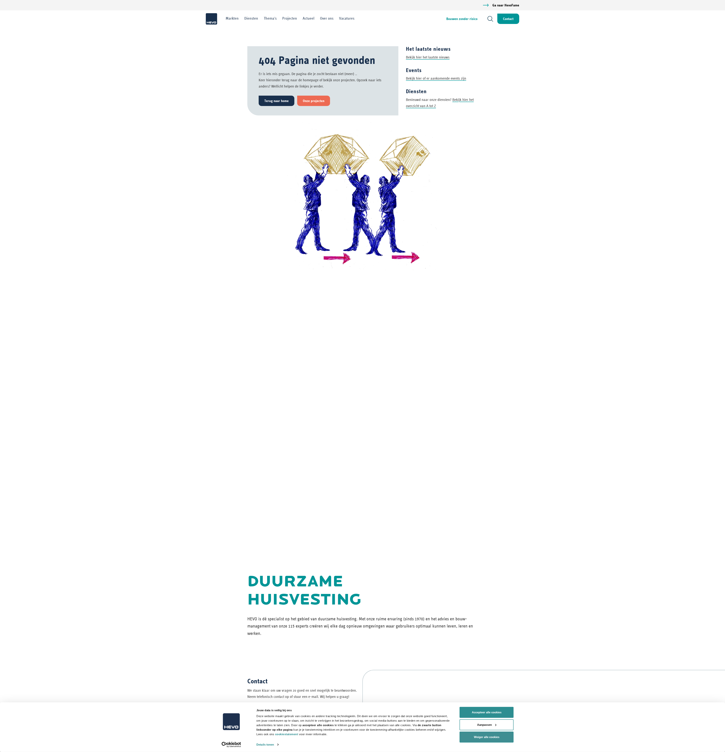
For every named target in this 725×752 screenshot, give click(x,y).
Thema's (270, 18)
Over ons (326, 18)
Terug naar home (276, 101)
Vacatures (346, 18)
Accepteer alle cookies (486, 712)
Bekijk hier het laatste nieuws (428, 57)
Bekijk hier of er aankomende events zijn (436, 78)
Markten (232, 18)
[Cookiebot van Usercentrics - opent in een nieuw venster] (231, 744)
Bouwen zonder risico (461, 19)
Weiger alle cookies (486, 737)
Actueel (308, 18)
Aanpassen (484, 724)
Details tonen (265, 744)
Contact (508, 19)
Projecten (289, 18)
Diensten (251, 18)
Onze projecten (313, 101)
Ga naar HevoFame (505, 5)
